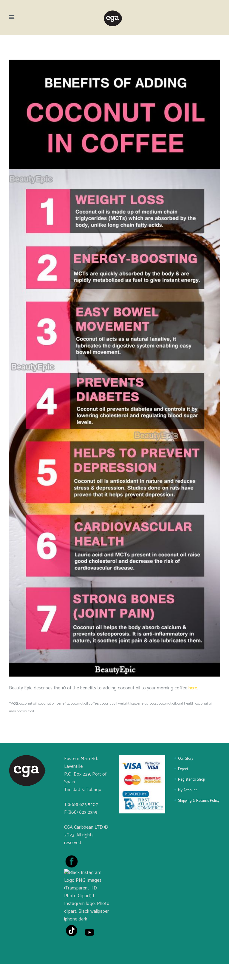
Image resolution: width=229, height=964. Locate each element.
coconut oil (28, 703)
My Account (187, 790)
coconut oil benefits (53, 703)
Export (183, 769)
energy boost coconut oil (156, 703)
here (192, 688)
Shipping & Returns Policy (198, 801)
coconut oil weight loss (118, 703)
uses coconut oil (21, 711)
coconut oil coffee (84, 703)
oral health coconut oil (195, 703)
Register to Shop (191, 779)
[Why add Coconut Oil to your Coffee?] (114, 368)
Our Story (185, 759)
